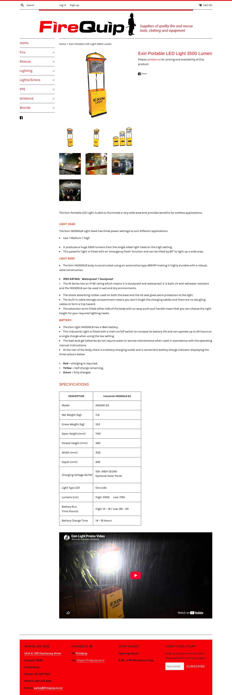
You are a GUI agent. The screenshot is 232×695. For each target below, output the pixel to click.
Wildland (37, 98)
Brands (37, 107)
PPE (37, 89)
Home (24, 43)
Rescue (37, 61)
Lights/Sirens (37, 80)
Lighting (37, 71)
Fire (37, 52)
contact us (154, 59)
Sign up (74, 5)
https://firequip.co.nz (90, 660)
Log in (62, 5)
